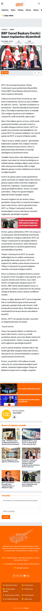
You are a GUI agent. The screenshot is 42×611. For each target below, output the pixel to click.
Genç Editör (17, 413)
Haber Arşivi (28, 599)
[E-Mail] (14, 417)
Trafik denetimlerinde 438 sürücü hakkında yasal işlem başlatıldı (31, 484)
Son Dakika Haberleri (11, 599)
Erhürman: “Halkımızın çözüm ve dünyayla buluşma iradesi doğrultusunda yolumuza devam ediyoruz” (31, 463)
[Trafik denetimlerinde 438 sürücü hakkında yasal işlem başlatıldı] (31, 476)
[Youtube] (24, 575)
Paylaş (6, 72)
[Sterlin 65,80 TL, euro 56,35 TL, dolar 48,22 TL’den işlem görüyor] (31, 434)
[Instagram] (21, 575)
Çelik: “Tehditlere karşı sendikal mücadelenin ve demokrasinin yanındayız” (11, 442)
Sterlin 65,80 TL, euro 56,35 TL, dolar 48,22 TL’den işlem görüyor (29, 442)
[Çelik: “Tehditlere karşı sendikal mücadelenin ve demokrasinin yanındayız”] (11, 434)
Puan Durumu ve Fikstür (12, 595)
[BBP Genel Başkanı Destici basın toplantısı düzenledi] (21, 57)
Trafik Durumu (28, 589)
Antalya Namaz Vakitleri (9, 590)
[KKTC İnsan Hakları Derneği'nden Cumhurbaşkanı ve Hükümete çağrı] (11, 476)
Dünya (28, 10)
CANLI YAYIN (8, 16)
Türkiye (21, 10)
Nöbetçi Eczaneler (11, 585)
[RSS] (28, 575)
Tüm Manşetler (29, 595)
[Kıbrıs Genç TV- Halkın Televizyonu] (20, 3)
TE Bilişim (26, 608)
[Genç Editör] (6, 414)
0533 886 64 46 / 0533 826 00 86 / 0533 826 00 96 (22, 564)
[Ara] (39, 4)
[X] (17, 575)
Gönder (6, 517)
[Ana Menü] (2, 4)
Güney (35, 10)
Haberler (5, 10)
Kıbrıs (13, 10)
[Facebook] (14, 575)
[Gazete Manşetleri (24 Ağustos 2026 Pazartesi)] (11, 453)
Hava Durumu (29, 585)
